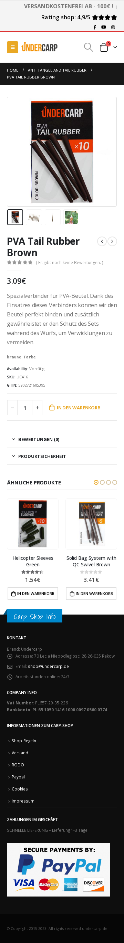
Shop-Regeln (24, 740)
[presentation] (15, 151)
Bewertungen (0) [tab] (38, 439)
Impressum (23, 801)
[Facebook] (95, 27)
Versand (20, 752)
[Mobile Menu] (12, 47)
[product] (74, 524)
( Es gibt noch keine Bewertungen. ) (69, 262)
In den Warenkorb (79, 408)
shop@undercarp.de (48, 666)
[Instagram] (113, 27)
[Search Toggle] (88, 47)
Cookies (20, 789)
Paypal (18, 776)
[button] (96, 482)
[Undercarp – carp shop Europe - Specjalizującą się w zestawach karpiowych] (40, 47)
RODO (18, 764)
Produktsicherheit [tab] (42, 456)
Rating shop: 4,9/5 (66, 17)
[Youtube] (104, 27)
